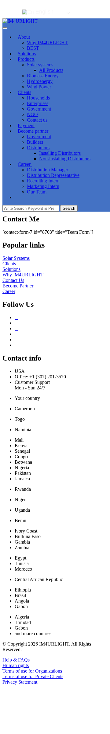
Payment (26, 125)
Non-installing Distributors (64, 158)
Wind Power (39, 86)
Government (39, 108)
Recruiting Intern (43, 180)
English (43, 12)
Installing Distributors (60, 153)
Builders (35, 142)
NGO (32, 114)
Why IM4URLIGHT (47, 42)
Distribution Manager (47, 169)
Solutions (27, 53)
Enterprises (37, 103)
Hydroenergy (40, 81)
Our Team (36, 191)
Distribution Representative (53, 175)
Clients (24, 92)
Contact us (37, 120)
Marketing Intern (43, 186)
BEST (33, 48)
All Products (51, 70)
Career (25, 164)
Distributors (38, 147)
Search (69, 208)
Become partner (33, 131)
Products (26, 59)
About (24, 37)
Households (38, 97)
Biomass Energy (43, 75)
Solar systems (40, 64)
